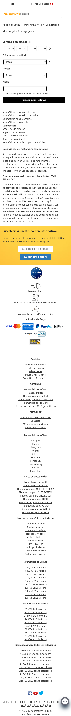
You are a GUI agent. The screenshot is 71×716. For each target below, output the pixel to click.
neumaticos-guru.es (41, 711)
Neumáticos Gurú (34, 198)
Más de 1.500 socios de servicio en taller (35, 302)
